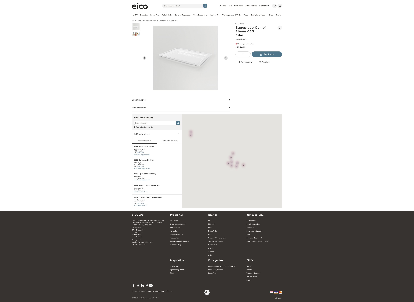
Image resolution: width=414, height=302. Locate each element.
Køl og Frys (154, 15)
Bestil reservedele (253, 224)
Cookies (150, 291)
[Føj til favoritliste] (280, 28)
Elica (210, 227)
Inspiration (264, 6)
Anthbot (211, 251)
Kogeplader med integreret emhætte (222, 266)
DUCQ (210, 248)
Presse (248, 280)
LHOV (135, 15)
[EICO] (207, 292)
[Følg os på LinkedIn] (142, 285)
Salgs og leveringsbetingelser (257, 241)
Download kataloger (254, 231)
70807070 (140, 153)
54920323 (140, 204)
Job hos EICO (251, 276)
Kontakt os (250, 227)
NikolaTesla (212, 231)
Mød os (249, 269)
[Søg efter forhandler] (178, 123)
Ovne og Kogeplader (183, 15)
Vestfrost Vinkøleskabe (217, 238)
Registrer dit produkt (254, 238)
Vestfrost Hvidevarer (216, 241)
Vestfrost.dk (212, 245)
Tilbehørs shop (175, 245)
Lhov (210, 234)
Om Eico (223, 6)
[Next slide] (226, 58)
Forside (134, 20)
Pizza (246, 15)
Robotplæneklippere (258, 15)
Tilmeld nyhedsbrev (253, 273)
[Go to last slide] (144, 58)
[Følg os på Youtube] (151, 285)
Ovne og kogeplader (178, 224)
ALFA (210, 255)
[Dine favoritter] (274, 6)
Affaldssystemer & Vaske (231, 15)
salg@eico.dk (136, 234)
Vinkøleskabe (167, 15)
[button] (136, 27)
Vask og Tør (214, 15)
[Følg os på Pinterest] (146, 285)
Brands (278, 15)
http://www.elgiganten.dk (142, 155)
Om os (248, 266)
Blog (172, 273)
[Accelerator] (141, 6)
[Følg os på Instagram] (138, 285)
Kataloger (238, 6)
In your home (175, 266)
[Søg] (205, 6)
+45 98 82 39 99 (137, 232)
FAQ (230, 6)
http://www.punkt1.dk (140, 192)
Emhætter (144, 15)
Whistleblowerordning (163, 291)
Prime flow (212, 273)
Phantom (211, 224)
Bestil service (251, 6)
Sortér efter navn (144, 141)
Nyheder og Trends (177, 269)
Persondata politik (138, 291)
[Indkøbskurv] (280, 6)
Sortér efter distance (169, 141)
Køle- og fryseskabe (215, 269)
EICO (210, 220)
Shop (271, 15)
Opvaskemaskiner (200, 15)
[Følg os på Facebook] (133, 285)
